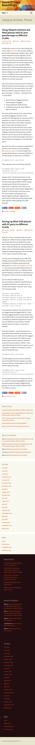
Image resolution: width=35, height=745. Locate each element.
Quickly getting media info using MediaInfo (14, 423)
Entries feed (5, 544)
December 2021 (6, 483)
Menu (4, 13)
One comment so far (10, 396)
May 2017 (4, 504)
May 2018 (4, 498)
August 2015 (5, 528)
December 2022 (6, 477)
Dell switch (14, 51)
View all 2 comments (9, 211)
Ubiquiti (28, 41)
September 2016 (7, 513)
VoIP (10, 43)
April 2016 (5, 519)
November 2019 (6, 486)
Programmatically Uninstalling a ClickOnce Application (17, 410)
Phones (16, 41)
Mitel (23, 41)
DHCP (27, 230)
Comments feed (6, 547)
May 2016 (4, 516)
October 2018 (6, 495)
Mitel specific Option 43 (10, 151)
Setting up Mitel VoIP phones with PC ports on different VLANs (16, 224)
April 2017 (5, 507)
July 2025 (4, 468)
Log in (3, 541)
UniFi (3, 43)
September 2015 (7, 525)
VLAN (6, 43)
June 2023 (5, 474)
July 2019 (4, 489)
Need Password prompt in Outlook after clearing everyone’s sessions (11, 577)
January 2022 (6, 480)
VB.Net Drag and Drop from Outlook (17, 449)
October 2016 (6, 510)
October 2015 (6, 522)
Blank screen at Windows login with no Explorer (15, 426)
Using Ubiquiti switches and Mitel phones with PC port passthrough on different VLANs (16, 34)
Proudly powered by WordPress (11, 741)
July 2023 (4, 471)
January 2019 (6, 492)
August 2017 (5, 501)
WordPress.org (6, 550)
